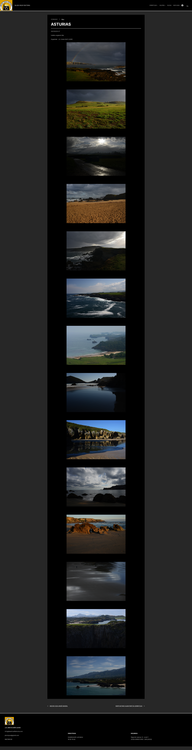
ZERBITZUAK (153, 5)
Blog (63, 19)
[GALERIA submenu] (165, 5)
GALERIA (162, 5)
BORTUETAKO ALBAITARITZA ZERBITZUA (129, 706)
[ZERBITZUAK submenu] (157, 5)
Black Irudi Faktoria (22, 5)
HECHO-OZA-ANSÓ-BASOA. (59, 706)
